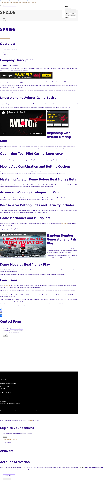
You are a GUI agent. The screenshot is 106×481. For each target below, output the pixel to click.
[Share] (39, 315)
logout (31, 420)
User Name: (6, 327)
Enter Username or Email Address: (11, 433)
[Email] (39, 313)
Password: (5, 435)
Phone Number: (6, 330)
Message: (5, 334)
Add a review (3, 38)
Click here (82, 467)
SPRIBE (4, 20)
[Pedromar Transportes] (18, 2)
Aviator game (53, 148)
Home (4, 18)
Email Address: (6, 328)
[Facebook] (39, 309)
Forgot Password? (7, 439)
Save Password (8, 442)
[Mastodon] (39, 311)
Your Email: (5, 472)
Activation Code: (7, 475)
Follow (8, 38)
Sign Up (15, 439)
